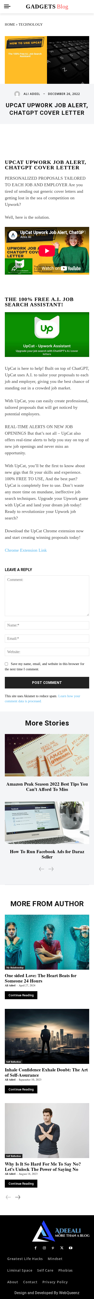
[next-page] (17, 1197)
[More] (72, 138)
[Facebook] (35, 1248)
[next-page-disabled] (50, 869)
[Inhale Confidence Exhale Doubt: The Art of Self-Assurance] (47, 1036)
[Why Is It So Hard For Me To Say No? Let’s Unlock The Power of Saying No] (47, 1130)
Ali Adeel (32, 94)
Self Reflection (13, 1061)
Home (10, 24)
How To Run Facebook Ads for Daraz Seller (47, 854)
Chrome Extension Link (26, 550)
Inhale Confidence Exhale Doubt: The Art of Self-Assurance (46, 1072)
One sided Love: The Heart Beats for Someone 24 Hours (40, 978)
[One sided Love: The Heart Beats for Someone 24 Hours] (47, 942)
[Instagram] (44, 1248)
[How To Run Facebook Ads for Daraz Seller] (47, 823)
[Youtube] (70, 1248)
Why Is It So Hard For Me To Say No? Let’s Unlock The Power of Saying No (43, 1166)
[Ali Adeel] (18, 94)
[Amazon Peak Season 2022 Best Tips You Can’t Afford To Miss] (47, 755)
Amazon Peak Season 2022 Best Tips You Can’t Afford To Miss (47, 786)
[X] (61, 1248)
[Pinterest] (53, 1248)
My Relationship (15, 967)
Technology (31, 24)
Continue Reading (21, 995)
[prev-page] (41, 869)
